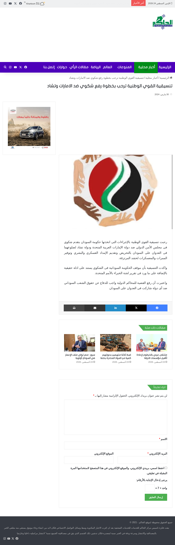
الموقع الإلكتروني (104, 453)
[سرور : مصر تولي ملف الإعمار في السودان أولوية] (79, 342)
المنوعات (125, 67)
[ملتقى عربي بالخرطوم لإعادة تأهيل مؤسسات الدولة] (151, 342)
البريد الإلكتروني (157, 453)
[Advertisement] (58, 35)
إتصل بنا (49, 67)
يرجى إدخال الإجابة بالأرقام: (151, 480)
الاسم (163, 439)
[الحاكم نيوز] (162, 22)
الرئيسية (165, 67)
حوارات (62, 67)
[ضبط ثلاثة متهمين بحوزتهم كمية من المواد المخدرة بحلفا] (115, 342)
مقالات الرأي (79, 67)
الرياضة (96, 67)
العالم (107, 67)
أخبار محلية (146, 67)
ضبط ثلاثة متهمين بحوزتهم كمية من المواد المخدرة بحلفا (99, 3)
